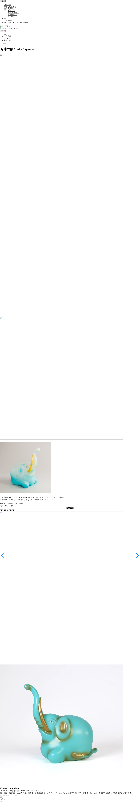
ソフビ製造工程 (10, 7)
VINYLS (11, 11)
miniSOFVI (12, 15)
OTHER (11, 16)
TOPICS (7, 18)
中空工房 (7, 5)
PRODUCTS (9, 9)
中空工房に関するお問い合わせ (16, 22)
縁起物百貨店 (13, 13)
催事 (10, 20)
